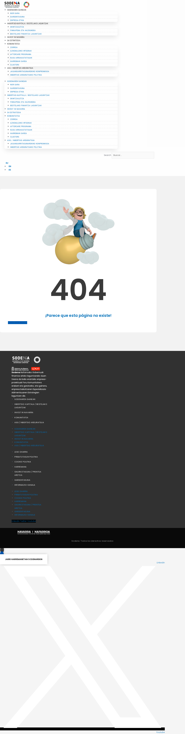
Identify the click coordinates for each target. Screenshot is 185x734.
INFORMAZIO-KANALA (24, 485)
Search (107, 155)
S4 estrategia (13, 40)
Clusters (14, 65)
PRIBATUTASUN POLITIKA (26, 456)
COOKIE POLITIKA (22, 461)
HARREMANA (20, 466)
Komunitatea (21, 417)
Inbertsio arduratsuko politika (26, 75)
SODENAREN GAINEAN (24, 399)
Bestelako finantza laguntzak (26, 34)
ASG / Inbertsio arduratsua (29, 422)
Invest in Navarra (15, 37)
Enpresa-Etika (17, 20)
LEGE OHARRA (21, 452)
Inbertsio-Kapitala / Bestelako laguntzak (27, 23)
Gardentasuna (22, 480)
